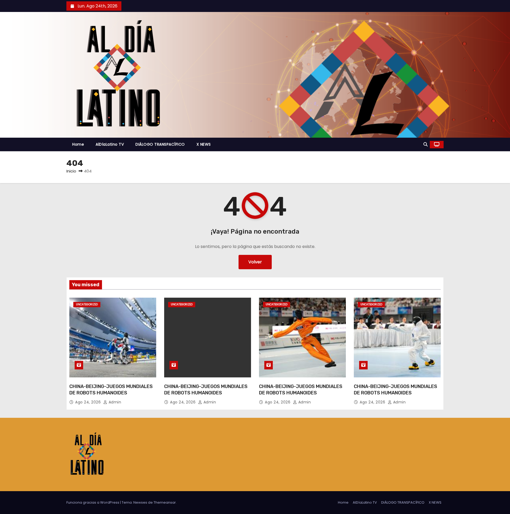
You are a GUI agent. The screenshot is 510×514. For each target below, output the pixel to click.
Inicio (71, 171)
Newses (140, 502)
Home (78, 144)
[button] (425, 144)
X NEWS (204, 144)
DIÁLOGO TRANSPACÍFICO (160, 144)
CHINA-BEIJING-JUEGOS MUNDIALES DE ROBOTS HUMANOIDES (111, 390)
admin (114, 402)
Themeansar (165, 502)
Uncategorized (87, 304)
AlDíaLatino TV (110, 144)
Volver (255, 262)
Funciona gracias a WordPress (93, 502)
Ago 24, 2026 (88, 402)
